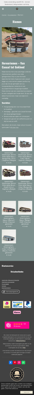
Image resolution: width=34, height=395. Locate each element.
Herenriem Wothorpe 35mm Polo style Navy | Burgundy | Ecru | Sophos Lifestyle (9, 156)
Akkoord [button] (26, 392)
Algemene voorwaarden (8, 282)
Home (4, 15)
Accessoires (12, 15)
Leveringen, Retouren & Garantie (10, 280)
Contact (4, 286)
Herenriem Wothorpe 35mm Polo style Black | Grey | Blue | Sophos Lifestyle (25, 156)
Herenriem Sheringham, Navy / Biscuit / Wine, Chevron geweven (9, 220)
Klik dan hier (14, 127)
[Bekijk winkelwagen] (31, 9)
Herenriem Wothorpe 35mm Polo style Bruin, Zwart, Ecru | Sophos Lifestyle (9, 185)
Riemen (20, 15)
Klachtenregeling (6, 288)
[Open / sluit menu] (3, 9)
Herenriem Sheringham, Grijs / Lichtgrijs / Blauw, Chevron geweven (9, 249)
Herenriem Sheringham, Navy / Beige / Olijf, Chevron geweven (25, 220)
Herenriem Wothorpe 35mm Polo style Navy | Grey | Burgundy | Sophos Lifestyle (25, 185)
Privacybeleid (5, 284)
